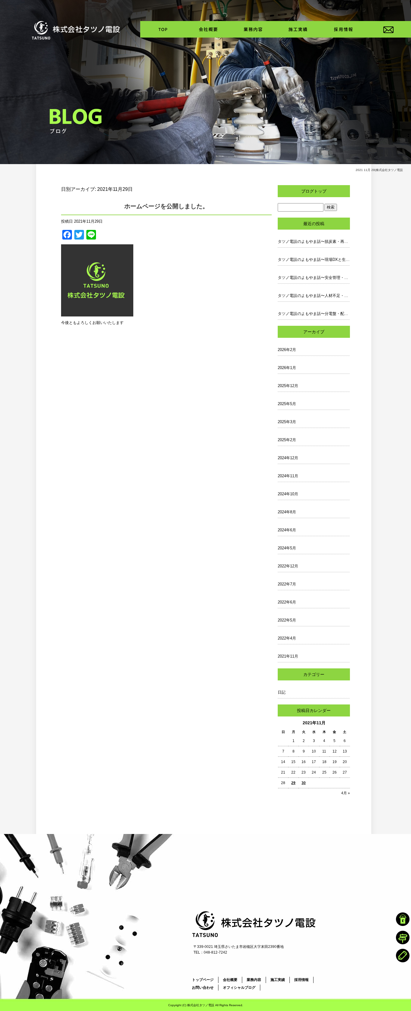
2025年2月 (287, 440)
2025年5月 (287, 404)
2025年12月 (288, 385)
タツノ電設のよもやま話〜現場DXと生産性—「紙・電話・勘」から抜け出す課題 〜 (314, 259)
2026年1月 (287, 367)
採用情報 (343, 29)
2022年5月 (287, 620)
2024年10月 (288, 494)
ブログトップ (313, 191)
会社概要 (207, 29)
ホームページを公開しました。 (166, 206)
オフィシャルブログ (239, 987)
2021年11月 (288, 656)
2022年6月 (287, 602)
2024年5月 (287, 548)
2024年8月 (287, 512)
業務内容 (253, 29)
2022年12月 (288, 566)
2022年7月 (287, 584)
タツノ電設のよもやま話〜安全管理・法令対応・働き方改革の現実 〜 (314, 277)
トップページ (162, 29)
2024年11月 (288, 476)
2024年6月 (287, 530)
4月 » (345, 793)
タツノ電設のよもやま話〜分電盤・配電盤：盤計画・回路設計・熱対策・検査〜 (314, 313)
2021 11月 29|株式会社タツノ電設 (379, 170)
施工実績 (298, 29)
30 (303, 783)
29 (293, 783)
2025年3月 (287, 422)
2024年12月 (288, 458)
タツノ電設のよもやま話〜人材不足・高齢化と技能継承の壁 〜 (314, 295)
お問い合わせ (388, 29)
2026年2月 (287, 349)
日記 (282, 692)
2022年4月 (287, 638)
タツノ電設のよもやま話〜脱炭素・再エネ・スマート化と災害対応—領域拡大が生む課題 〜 (314, 241)
